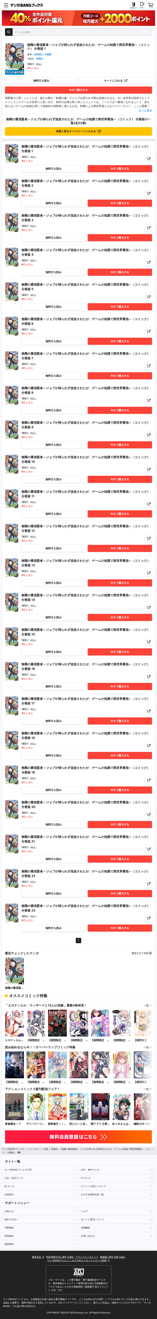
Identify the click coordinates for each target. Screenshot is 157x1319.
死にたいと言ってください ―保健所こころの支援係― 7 (78, 1124)
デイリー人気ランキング (93, 1186)
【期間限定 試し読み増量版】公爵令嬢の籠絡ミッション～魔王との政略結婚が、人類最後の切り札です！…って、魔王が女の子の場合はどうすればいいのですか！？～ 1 (78, 1040)
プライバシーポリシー (86, 1257)
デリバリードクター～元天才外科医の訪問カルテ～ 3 (35, 1124)
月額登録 (9, 1227)
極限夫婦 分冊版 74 (142, 1124)
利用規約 (9, 1235)
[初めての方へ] (133, 5)
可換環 (47, 54)
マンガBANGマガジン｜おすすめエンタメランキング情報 (77, 1260)
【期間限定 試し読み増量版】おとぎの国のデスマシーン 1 (57, 1040)
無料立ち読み (41, 80)
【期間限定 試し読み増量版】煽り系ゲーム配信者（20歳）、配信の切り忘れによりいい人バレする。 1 (121, 1082)
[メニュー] (6, 5)
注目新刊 (9, 1194)
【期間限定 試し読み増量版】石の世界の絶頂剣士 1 (35, 1040)
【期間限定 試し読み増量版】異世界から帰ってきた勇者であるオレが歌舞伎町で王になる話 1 (35, 1082)
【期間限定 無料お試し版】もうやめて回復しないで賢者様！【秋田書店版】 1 (121, 1040)
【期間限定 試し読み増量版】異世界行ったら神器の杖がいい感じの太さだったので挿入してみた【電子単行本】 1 (100, 1040)
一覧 (146, 1005)
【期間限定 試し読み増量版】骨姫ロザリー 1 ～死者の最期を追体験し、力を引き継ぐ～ (143, 1082)
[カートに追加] (148, 158)
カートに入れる (113, 80)
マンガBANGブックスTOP (18, 1169)
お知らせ (9, 1211)
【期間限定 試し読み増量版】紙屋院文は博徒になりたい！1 (100, 1082)
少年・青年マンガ (90, 1169)
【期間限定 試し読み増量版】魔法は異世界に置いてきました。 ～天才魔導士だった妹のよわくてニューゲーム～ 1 (57, 1082)
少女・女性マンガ (13, 1178)
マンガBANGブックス (13, 1149)
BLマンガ (9, 1186)
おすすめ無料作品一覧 (92, 1194)
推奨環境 (9, 1244)
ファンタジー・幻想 (38, 1149)
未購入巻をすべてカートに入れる (76, 131)
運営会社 (37, 1257)
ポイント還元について (92, 1219)
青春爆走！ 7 (12, 1123)
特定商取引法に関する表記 (60, 1257)
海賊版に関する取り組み (112, 1257)
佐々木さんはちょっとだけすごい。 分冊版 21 (121, 1124)
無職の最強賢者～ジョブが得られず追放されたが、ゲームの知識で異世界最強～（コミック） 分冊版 (14, 988)
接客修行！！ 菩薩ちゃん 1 (56, 1124)
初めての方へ (11, 1219)
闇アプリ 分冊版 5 (99, 1124)
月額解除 (85, 1227)
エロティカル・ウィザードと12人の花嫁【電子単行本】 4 (14, 1040)
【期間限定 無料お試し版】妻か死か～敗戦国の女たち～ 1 (143, 1040)
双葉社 (39, 58)
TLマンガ (86, 1178)
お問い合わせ (88, 1235)
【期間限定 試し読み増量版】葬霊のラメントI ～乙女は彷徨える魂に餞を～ (14, 1082)
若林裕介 (38, 54)
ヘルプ (84, 1211)
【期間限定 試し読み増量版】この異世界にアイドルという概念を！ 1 (78, 1082)
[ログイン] (142, 5)
